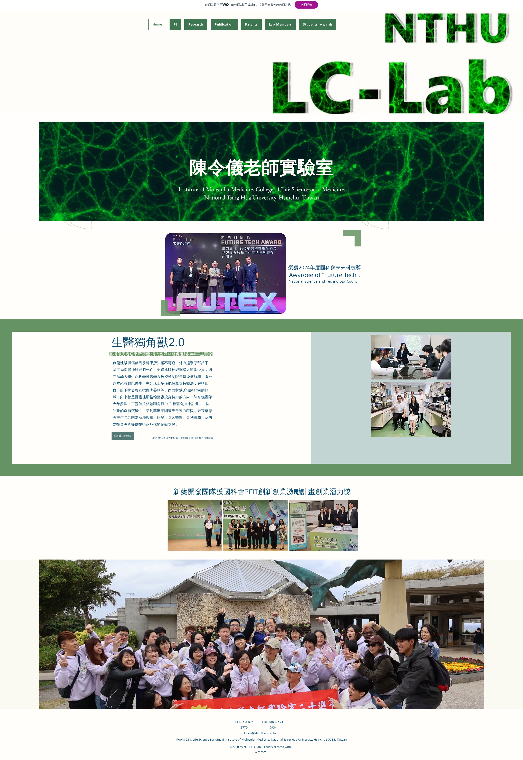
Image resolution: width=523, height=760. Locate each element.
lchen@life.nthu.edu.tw (260, 733)
